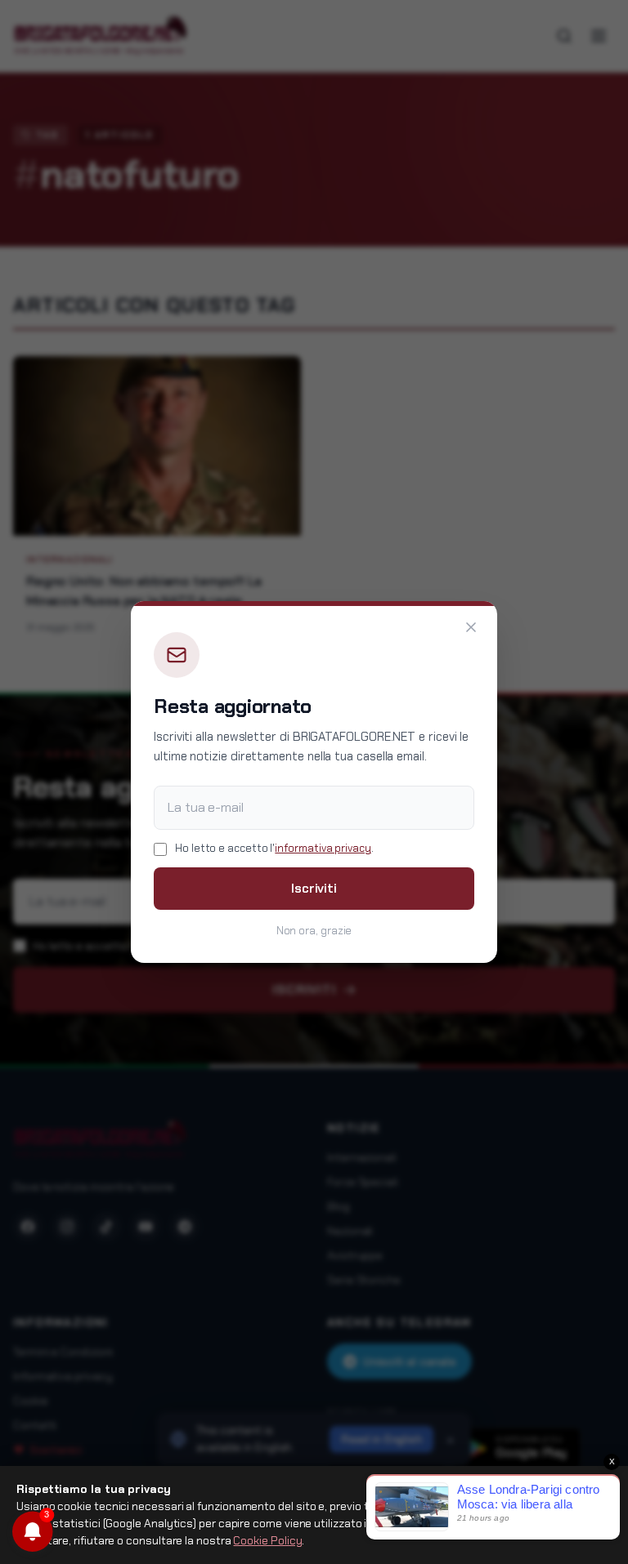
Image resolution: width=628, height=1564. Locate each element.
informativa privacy (322, 848)
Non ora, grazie (314, 931)
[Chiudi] (471, 627)
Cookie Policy (267, 1540)
